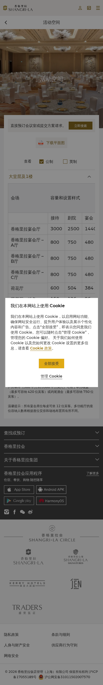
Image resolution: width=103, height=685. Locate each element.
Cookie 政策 (41, 348)
